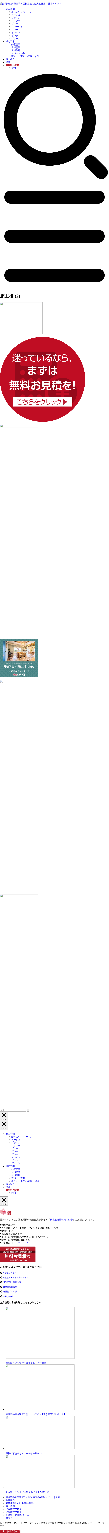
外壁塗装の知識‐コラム (17, 1515)
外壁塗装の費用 (10, 1287)
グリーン (15, 38)
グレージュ (17, 26)
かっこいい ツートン (21, 12)
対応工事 (10, 41)
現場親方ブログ (14, 1512)
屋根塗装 (15, 47)
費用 (13, 68)
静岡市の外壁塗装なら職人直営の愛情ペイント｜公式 (33, 1497)
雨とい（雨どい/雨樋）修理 (25, 56)
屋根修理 (15, 50)
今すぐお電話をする (10, 1531)
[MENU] (54, 288)
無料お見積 (8, 1296)
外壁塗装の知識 (10, 1292)
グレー (14, 29)
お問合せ (10, 1518)
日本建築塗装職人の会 (61, 1219)
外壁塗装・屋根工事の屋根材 (15, 1278)
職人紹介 (10, 59)
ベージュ (15, 15)
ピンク (14, 35)
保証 (8, 62)
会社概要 (10, 1500)
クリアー (15, 21)
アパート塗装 (18, 53)
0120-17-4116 (21, 1242)
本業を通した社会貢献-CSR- (20, 1503)
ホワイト (15, 32)
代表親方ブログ (14, 1509)
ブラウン (15, 18)
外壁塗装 (15, 44)
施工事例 (10, 9)
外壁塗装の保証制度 (12, 1282)
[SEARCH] (54, 179)
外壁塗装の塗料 (9, 1273)
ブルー (14, 23)
